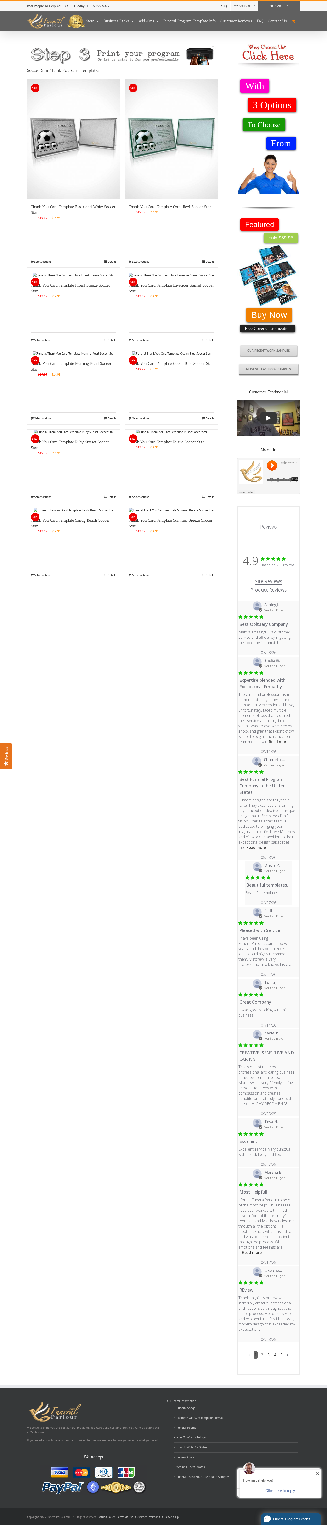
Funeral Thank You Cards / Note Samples (202, 1477)
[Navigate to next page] (287, 1355)
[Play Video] (268, 418)
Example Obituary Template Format (199, 1418)
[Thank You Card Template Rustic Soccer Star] (171, 432)
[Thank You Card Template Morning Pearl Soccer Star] (73, 353)
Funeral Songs (185, 1408)
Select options (42, 261)
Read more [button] (278, 741)
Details (112, 261)
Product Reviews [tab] (268, 590)
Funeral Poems (186, 1428)
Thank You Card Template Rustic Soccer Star (166, 442)
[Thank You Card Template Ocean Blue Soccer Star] (171, 353)
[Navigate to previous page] (249, 1355)
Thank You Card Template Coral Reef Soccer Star (170, 207)
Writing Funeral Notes (190, 1467)
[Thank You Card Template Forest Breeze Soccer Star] (73, 275)
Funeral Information (183, 1401)
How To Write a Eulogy (191, 1437)
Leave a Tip (172, 1517)
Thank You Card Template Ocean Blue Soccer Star (171, 363)
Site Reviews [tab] (268, 581)
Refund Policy (107, 1517)
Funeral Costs (185, 1457)
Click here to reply (280, 1490)
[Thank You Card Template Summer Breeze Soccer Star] (171, 510)
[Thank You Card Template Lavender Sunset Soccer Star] (171, 275)
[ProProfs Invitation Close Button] (317, 1473)
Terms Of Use (125, 1517)
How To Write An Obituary (193, 1447)
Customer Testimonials (149, 1517)
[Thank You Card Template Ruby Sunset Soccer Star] (73, 432)
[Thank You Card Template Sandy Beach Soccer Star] (73, 510)
